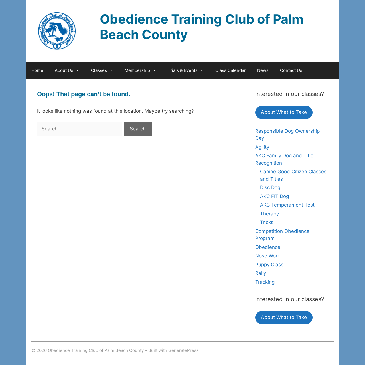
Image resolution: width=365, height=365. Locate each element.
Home (37, 70)
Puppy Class (269, 264)
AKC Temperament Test (287, 205)
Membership (137, 70)
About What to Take (284, 112)
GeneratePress (183, 350)
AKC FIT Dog (274, 196)
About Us (64, 70)
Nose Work (267, 256)
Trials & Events (183, 70)
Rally (260, 273)
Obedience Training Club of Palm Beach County (201, 26)
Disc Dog (270, 187)
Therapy (269, 214)
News (263, 70)
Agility (262, 147)
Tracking (265, 282)
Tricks (266, 222)
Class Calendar (230, 70)
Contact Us (291, 70)
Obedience (267, 247)
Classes (99, 70)
